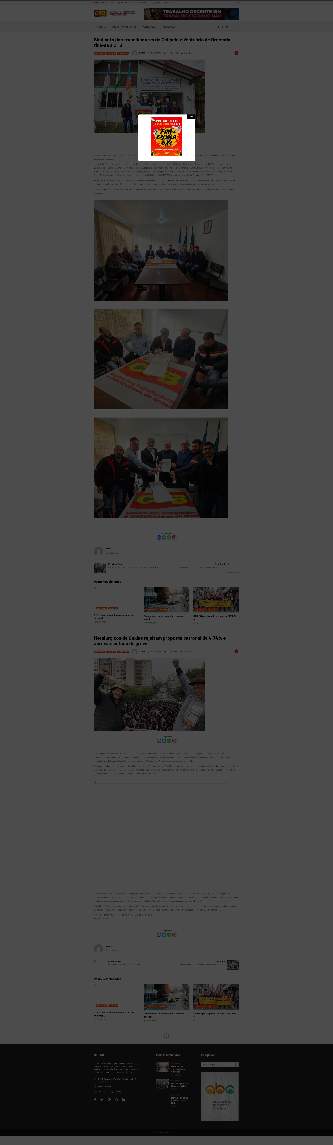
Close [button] (191, 117)
